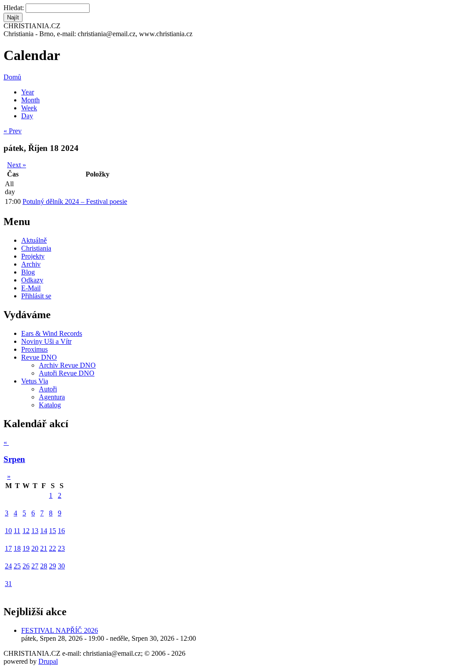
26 (26, 566)
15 (52, 530)
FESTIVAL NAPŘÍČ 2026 (59, 630)
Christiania (36, 248)
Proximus (34, 349)
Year (27, 92)
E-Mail (31, 288)
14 (43, 530)
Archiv (31, 264)
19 (26, 548)
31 (8, 583)
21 (43, 548)
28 (43, 566)
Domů (12, 77)
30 (61, 566)
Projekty (33, 256)
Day (27, 116)
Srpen (14, 459)
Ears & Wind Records (51, 333)
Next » (16, 165)
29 (52, 566)
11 (17, 530)
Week (29, 108)
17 (8, 548)
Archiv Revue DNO (67, 365)
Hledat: (15, 7)
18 (17, 548)
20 (34, 548)
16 (61, 530)
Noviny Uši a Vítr (46, 341)
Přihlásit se (36, 296)
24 (8, 566)
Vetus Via (34, 381)
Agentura (52, 397)
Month (30, 100)
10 (8, 530)
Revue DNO (39, 357)
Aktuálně (34, 240)
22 (52, 548)
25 (17, 566)
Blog (28, 272)
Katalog (50, 405)
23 (61, 548)
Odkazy (32, 280)
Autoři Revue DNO (66, 373)
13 (34, 530)
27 (34, 566)
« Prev (13, 131)
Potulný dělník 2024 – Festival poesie (75, 201)
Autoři (48, 389)
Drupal (48, 661)
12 (26, 530)
